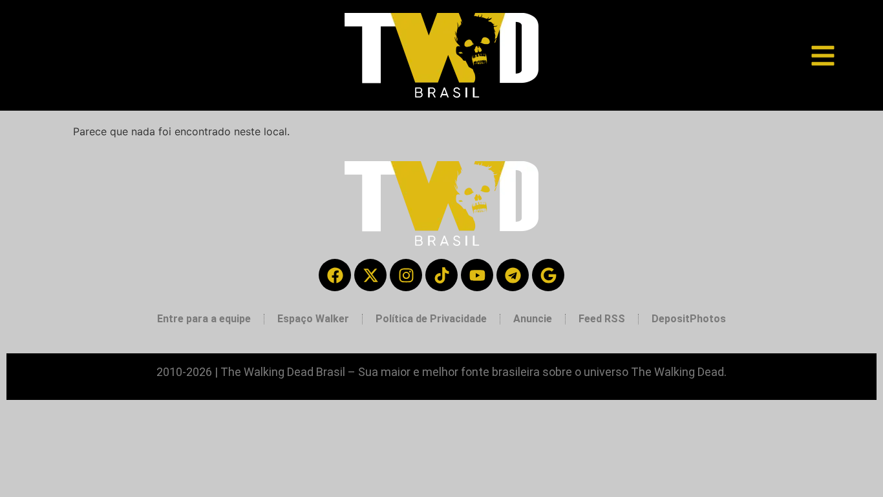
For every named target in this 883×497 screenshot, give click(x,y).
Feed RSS (602, 319)
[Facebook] (335, 275)
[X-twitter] (370, 275)
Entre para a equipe (204, 319)
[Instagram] (406, 275)
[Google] (548, 275)
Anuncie (532, 319)
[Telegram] (512, 275)
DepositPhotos (689, 319)
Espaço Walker (313, 319)
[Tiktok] (441, 275)
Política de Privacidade (431, 319)
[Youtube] (477, 275)
